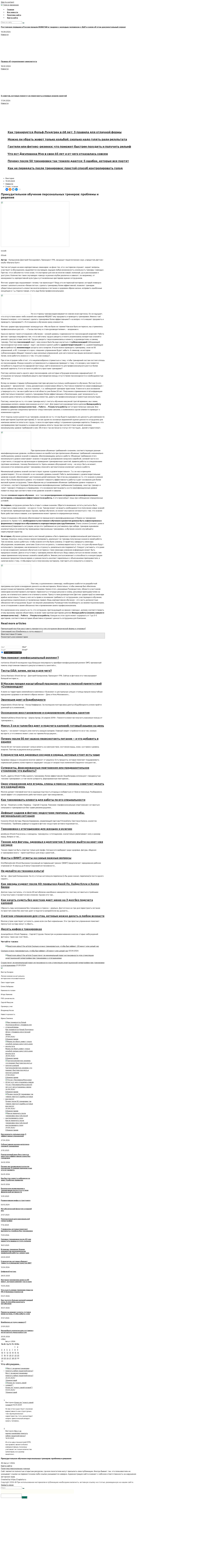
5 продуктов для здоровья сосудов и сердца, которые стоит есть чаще (50, 754)
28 (13, 1358)
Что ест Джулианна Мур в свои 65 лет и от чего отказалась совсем (51, 154)
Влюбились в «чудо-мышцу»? (13, 1322)
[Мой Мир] (16, 189)
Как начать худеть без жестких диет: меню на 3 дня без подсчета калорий (47, 901)
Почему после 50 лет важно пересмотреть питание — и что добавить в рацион (49, 740)
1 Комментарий (11, 1380)
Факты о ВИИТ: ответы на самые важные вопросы (36, 858)
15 (15, 1353)
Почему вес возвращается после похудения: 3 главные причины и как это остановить (16, 1168)
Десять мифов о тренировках (21, 929)
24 (2, 1358)
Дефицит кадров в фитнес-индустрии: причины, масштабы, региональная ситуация (43, 814)
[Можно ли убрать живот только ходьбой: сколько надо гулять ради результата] (19, 1046)
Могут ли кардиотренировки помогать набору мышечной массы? (16, 1433)
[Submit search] (23, 1488)
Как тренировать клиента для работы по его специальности (43, 799)
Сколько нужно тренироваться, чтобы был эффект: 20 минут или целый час (34, 951)
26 (7, 1358)
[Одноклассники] (10, 189)
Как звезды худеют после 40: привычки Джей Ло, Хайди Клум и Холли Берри (50, 885)
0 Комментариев (11, 1039)
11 (4, 1353)
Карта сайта (6, 1466)
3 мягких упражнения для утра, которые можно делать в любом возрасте (52, 916)
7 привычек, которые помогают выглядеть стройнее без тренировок (17, 1230)
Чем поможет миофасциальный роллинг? (30, 657)
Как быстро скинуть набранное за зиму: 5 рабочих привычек (15, 1179)
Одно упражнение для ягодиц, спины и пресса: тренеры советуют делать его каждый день (52, 785)
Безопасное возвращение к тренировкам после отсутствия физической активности (14, 1190)
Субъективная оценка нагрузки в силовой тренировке (15, 1145)
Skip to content (7, 2)
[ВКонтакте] (6, 189)
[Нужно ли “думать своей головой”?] (19, 1385)
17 (2, 1356)
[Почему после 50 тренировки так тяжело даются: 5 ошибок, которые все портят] (19, 1099)
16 (18, 1353)
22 (15, 1356)
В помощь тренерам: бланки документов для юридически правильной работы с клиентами (15, 1251)
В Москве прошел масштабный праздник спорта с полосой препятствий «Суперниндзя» (51, 685)
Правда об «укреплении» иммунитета (19, 61)
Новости (5, 35)
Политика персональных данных (15, 1468)
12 (7, 1353)
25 (5, 1358)
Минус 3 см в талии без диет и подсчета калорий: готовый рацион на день (52, 725)
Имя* (24, 647)
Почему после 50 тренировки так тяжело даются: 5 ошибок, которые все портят (61, 161)
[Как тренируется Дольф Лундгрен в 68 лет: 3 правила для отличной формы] (19, 1027)
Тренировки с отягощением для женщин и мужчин (36, 828)
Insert (24, 1497)
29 (15, 1358)
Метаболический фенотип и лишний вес (16, 1210)
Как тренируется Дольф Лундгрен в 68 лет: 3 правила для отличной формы (58, 132)
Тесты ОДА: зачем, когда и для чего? (26, 670)
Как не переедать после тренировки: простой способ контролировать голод (58, 168)
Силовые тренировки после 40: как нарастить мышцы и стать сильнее (16, 1240)
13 (10, 1353)
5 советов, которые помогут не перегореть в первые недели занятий (34, 96)
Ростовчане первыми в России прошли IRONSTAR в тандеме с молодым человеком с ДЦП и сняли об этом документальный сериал (63, 27)
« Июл (3, 1339)
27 (10, 1358)
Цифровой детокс (8, 1272)
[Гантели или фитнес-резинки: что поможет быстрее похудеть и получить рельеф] (19, 1066)
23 (18, 1356)
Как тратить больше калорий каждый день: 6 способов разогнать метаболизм (17, 1302)
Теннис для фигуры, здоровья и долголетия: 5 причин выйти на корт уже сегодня (52, 843)
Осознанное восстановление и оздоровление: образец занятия (45, 712)
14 (13, 1353)
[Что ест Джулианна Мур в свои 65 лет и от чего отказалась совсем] (19, 1082)
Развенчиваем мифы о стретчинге (15, 1200)
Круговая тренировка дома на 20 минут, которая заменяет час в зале (16, 1281)
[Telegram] (13, 189)
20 (10, 1356)
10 (2, 1353)
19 (7, 1356)
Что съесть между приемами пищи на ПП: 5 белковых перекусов (17, 1291)
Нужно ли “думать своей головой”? (19, 1388)
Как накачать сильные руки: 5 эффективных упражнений (13, 1135)
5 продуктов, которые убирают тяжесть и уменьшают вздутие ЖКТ (16, 1262)
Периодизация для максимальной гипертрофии (15, 1220)
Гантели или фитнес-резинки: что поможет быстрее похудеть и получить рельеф (62, 146)
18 (5, 1356)
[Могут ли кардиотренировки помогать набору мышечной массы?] (19, 1371)
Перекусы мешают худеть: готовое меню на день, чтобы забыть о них (16, 1313)
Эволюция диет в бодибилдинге (23, 699)
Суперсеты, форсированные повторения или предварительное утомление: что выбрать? (45, 769)
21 (13, 1356)
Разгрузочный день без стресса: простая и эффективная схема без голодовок (15, 1156)
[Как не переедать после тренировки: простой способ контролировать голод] (19, 1118)
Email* (25, 650)
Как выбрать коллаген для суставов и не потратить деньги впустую (17, 1331)
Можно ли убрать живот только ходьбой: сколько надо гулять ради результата (60, 139)
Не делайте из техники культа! (22, 871)
